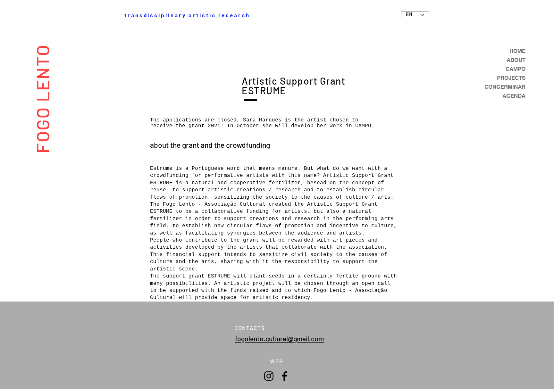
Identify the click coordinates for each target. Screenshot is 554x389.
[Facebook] (284, 376)
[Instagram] (269, 376)
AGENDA (513, 96)
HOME (517, 51)
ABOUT (516, 60)
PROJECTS (511, 78)
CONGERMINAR (504, 87)
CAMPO (515, 69)
